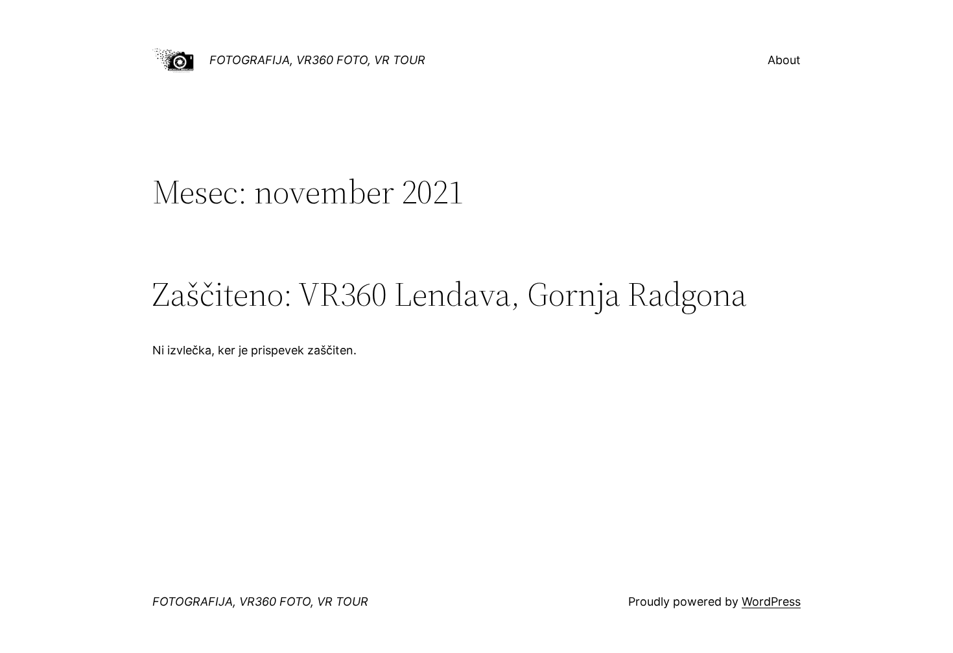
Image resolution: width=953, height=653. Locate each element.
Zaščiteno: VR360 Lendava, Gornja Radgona (449, 294)
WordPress (771, 601)
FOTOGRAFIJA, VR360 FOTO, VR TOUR (317, 60)
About (784, 60)
